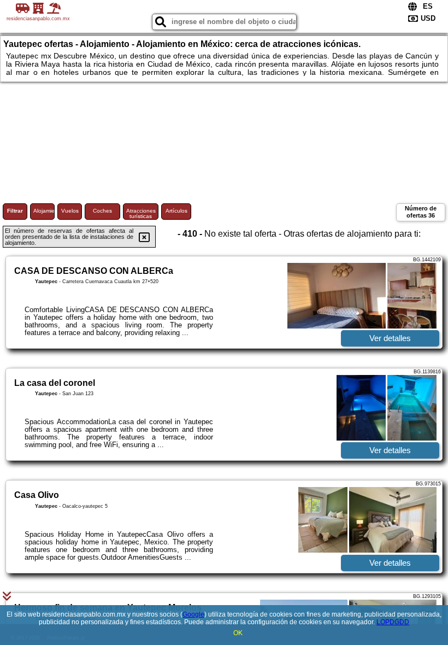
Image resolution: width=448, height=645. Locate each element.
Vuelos (70, 211)
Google (193, 614)
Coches (102, 211)
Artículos (176, 211)
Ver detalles (390, 338)
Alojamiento (44, 211)
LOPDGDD (392, 622)
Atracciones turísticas (141, 213)
